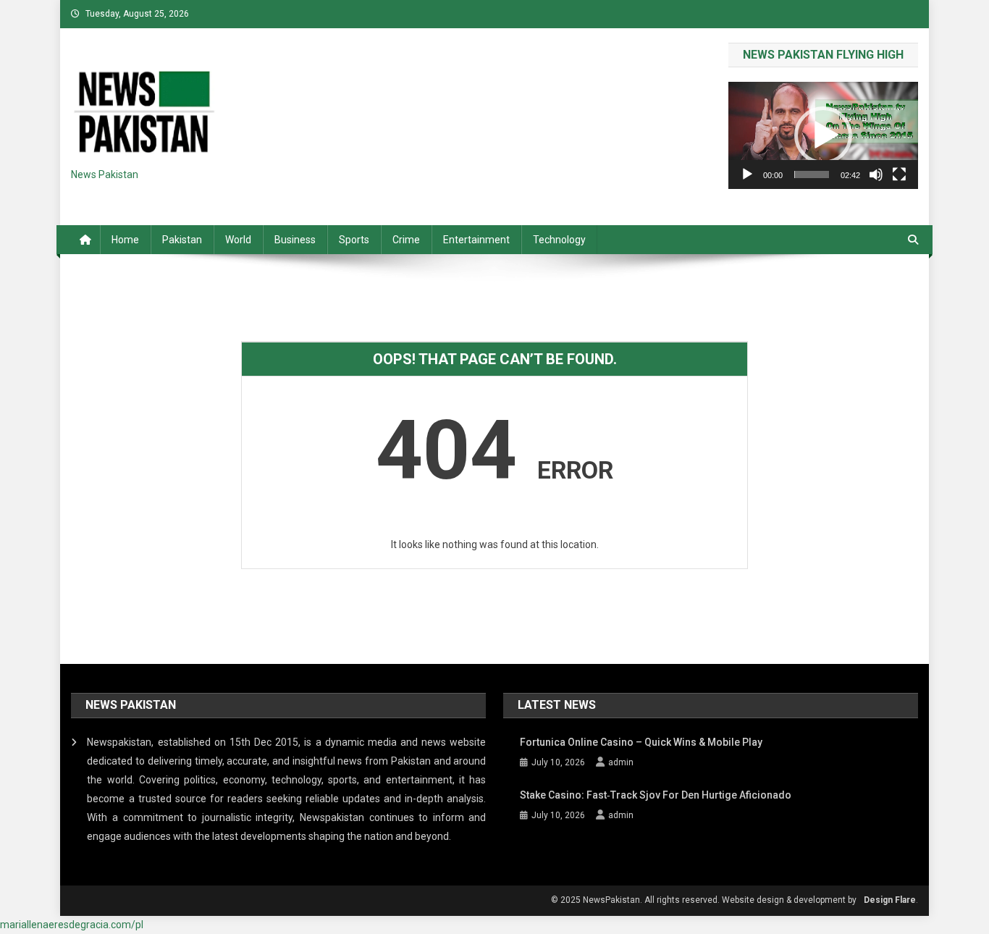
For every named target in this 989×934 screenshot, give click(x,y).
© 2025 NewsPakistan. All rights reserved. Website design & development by (704, 900)
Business (295, 239)
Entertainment (476, 239)
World (238, 239)
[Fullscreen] (899, 174)
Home (125, 239)
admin (621, 762)
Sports (354, 239)
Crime (406, 239)
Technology (559, 239)
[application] (823, 135)
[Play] (747, 174)
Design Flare (890, 900)
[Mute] (876, 174)
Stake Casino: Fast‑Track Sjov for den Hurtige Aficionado (655, 795)
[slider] (811, 174)
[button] (823, 135)
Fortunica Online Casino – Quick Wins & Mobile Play (641, 742)
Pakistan (182, 239)
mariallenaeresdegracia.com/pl (71, 924)
